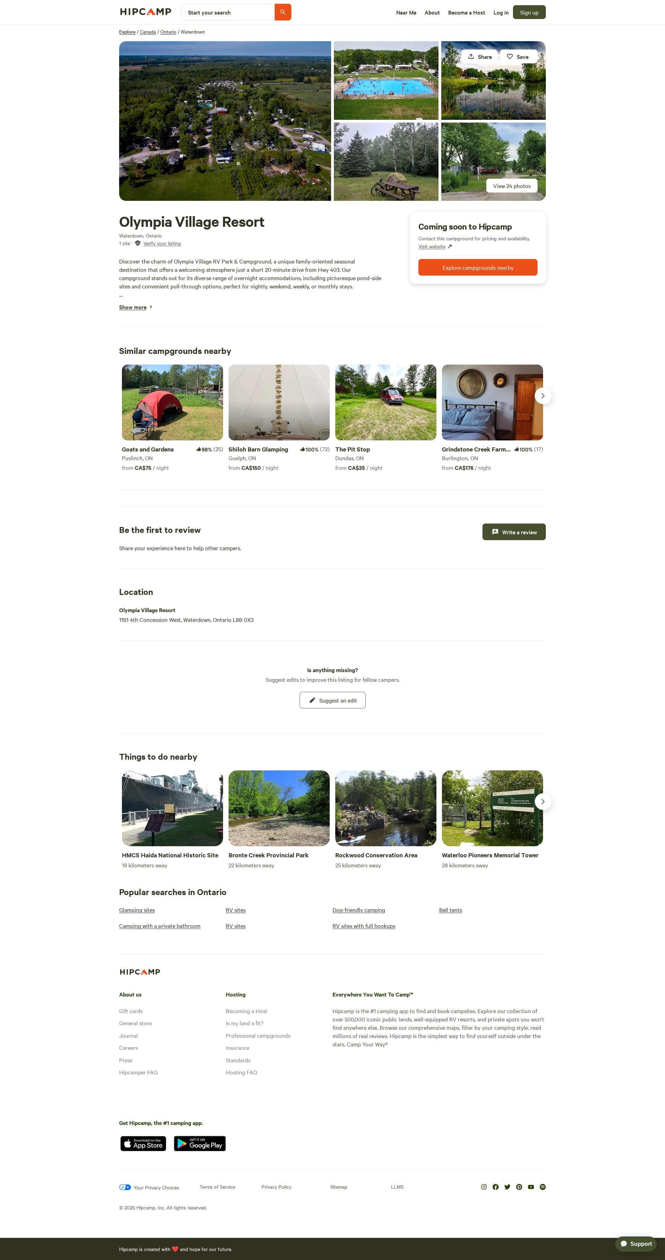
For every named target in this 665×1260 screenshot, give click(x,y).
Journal (128, 1035)
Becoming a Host (246, 1011)
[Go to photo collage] (225, 121)
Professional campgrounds (258, 1035)
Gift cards (131, 1011)
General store (135, 1023)
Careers (128, 1047)
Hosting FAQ (241, 1072)
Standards (238, 1060)
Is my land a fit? (245, 1023)
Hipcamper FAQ (138, 1072)
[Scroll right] (543, 395)
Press (125, 1060)
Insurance (237, 1047)
